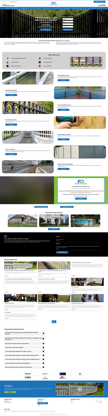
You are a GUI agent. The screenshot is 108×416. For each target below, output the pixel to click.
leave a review (18, 242)
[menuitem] (8, 8)
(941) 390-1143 (101, 5)
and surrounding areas (8, 402)
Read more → (7, 275)
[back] (5, 220)
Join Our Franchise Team (9, 303)
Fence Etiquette (8, 312)
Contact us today (75, 44)
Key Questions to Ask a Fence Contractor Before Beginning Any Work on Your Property (52, 271)
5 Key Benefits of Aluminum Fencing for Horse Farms (81, 262)
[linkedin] (39, 405)
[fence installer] (20, 265)
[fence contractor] (54, 265)
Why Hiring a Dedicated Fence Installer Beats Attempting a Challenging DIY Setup (19, 270)
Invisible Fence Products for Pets (78, 303)
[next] (103, 220)
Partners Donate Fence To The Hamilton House (46, 303)
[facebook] (38, 405)
